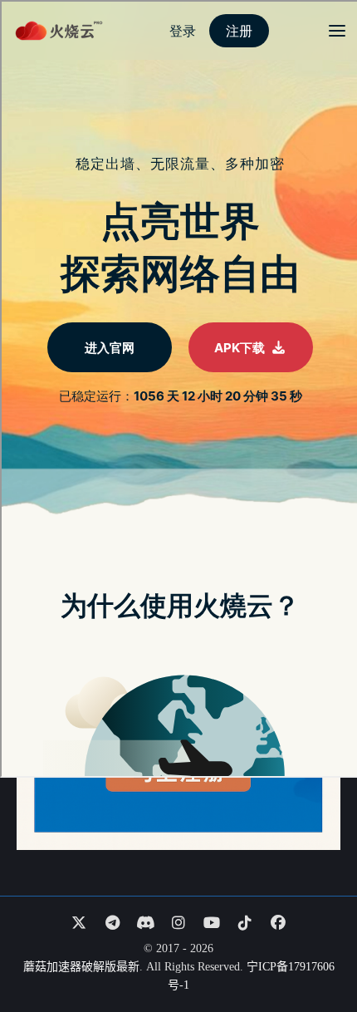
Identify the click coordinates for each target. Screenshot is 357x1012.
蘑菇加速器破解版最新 (81, 966)
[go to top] (312, 952)
